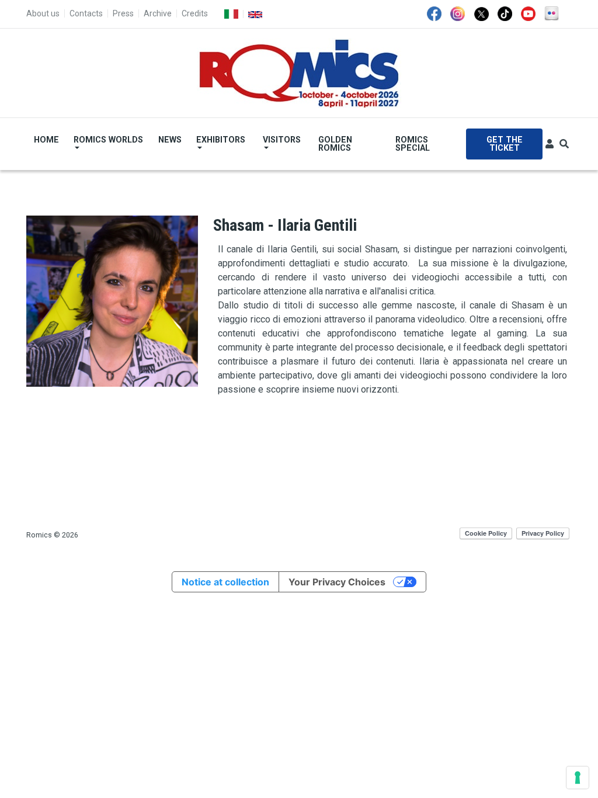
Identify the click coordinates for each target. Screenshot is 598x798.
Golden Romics (335, 143)
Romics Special (412, 143)
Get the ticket (504, 143)
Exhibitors (220, 139)
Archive (158, 13)
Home (46, 139)
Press (123, 13)
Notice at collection (225, 582)
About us (43, 13)
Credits (195, 13)
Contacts (86, 13)
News (170, 139)
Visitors (282, 139)
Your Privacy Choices (336, 582)
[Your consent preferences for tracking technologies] (577, 777)
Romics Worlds (108, 139)
